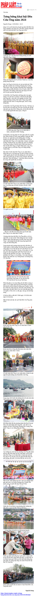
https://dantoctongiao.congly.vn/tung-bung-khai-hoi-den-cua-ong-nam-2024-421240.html (15, 594)
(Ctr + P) (32, 9)
